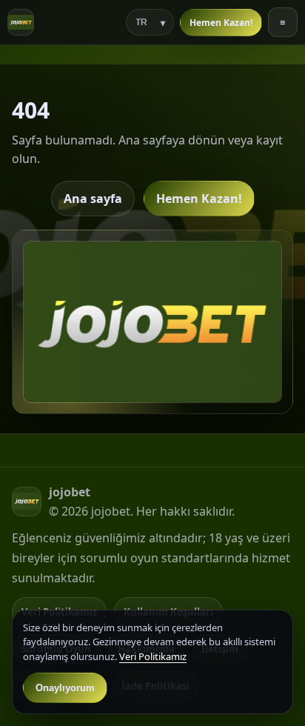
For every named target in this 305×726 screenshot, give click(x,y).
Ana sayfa (93, 198)
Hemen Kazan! (221, 22)
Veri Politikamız (153, 656)
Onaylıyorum (65, 687)
